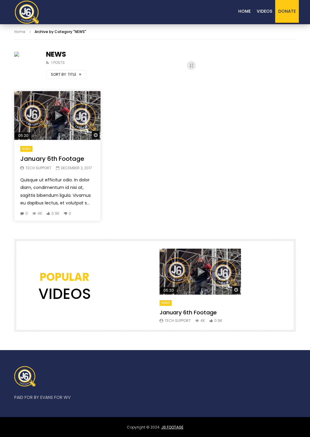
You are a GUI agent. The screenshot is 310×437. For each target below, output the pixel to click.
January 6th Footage (52, 158)
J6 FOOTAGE (172, 427)
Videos (264, 11)
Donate (287, 11)
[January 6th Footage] (26, 12)
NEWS (26, 149)
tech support (38, 167)
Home (244, 11)
